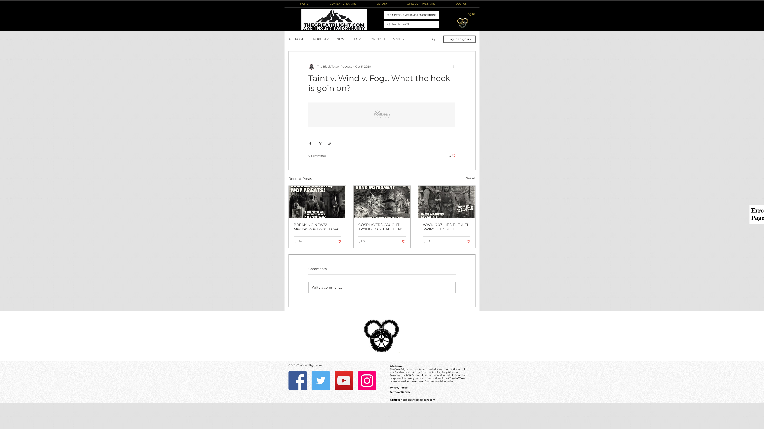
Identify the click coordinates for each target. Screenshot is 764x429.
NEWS (341, 39)
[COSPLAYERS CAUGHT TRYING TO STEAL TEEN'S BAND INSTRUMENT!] (382, 202)
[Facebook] (297, 380)
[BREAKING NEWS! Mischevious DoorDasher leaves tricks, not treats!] (317, 202)
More (396, 39)
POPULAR (321, 39)
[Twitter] (321, 380)
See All (471, 178)
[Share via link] (330, 143)
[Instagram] (367, 380)
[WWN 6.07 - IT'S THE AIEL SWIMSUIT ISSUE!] (446, 202)
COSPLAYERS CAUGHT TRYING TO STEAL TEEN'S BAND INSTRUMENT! (381, 227)
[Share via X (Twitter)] (320, 143)
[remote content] (382, 115)
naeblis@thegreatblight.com (418, 399)
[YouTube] (344, 380)
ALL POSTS (296, 39)
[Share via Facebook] (310, 143)
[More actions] (453, 66)
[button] (343, 4)
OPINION (378, 39)
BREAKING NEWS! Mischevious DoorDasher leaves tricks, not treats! (316, 227)
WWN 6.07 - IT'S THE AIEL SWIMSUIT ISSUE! (446, 227)
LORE (358, 39)
